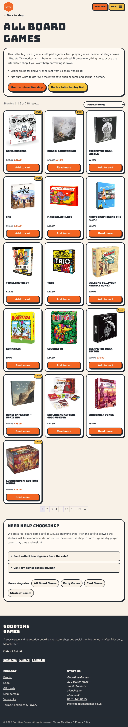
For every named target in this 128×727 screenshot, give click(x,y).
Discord (24, 660)
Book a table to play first (67, 87)
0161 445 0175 (77, 699)
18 (72, 509)
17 (66, 509)
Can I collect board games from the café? (41, 556)
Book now (100, 6)
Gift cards (9, 688)
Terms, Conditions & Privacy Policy (71, 722)
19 (79, 509)
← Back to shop (13, 15)
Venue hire (9, 699)
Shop (6, 683)
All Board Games (45, 583)
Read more (64, 167)
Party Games (71, 583)
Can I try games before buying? (34, 568)
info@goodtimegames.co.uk (84, 704)
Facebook (38, 660)
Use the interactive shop (27, 87)
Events (7, 677)
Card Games (94, 583)
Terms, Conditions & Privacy (20, 705)
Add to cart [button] (22, 167)
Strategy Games (20, 593)
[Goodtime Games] (15, 7)
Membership (11, 694)
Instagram (10, 660)
